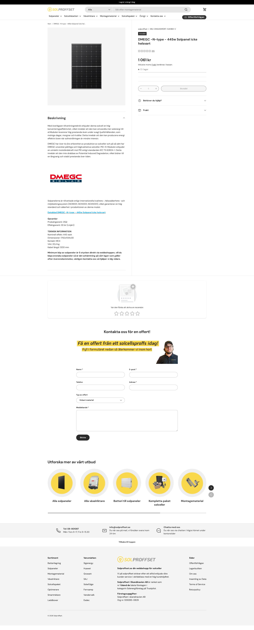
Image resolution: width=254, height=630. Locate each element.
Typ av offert (82, 395)
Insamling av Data (197, 579)
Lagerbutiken (195, 568)
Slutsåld (183, 88)
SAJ (85, 579)
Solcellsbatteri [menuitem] (71, 16)
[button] (205, 9)
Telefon (79, 382)
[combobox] (138, 10)
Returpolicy (194, 589)
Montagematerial (192, 501)
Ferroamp (88, 589)
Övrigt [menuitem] (143, 16)
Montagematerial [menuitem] (108, 16)
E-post (132, 369)
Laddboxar (53, 600)
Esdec (87, 600)
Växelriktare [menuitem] (89, 16)
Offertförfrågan (196, 563)
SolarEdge (88, 584)
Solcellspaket (54, 584)
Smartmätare (54, 595)
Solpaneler (53, 568)
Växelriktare (53, 579)
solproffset (143, 29)
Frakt (154, 64)
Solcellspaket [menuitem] (128, 16)
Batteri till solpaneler (127, 501)
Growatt (88, 573)
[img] (144, 51)
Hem (49, 24)
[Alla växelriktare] (94, 483)
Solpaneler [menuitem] (54, 16)
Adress (132, 382)
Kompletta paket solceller (160, 502)
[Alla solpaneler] (62, 483)
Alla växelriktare (94, 501)
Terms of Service (197, 584)
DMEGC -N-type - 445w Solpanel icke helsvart (69, 24)
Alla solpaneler (61, 501)
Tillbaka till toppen (127, 542)
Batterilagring (54, 563)
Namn (78, 369)
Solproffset (58, 616)
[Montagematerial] (192, 483)
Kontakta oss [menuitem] (157, 16)
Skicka (83, 437)
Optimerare (53, 589)
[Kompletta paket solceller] (160, 483)
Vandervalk (89, 595)
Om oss (192, 573)
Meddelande (81, 407)
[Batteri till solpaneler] (127, 483)
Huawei (87, 568)
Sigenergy (88, 563)
